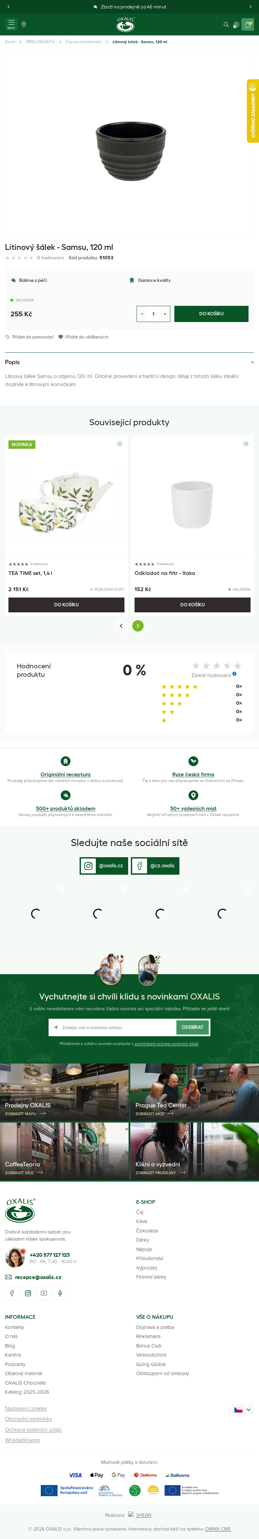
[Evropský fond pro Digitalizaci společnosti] (81, 1491)
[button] (8, 6)
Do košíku (211, 313)
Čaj (139, 1212)
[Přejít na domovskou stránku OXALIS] (125, 24)
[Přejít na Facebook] (12, 1293)
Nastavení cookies (26, 1408)
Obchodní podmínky (28, 1418)
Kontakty (14, 1327)
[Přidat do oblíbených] (119, 443)
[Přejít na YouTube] (44, 1293)
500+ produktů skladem (65, 808)
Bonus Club (149, 1345)
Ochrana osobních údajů (33, 1429)
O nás (11, 1336)
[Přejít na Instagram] (28, 1293)
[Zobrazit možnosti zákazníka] (236, 24)
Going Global (151, 1364)
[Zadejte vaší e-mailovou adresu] (129, 1027)
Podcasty (15, 1364)
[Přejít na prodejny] (24, 24)
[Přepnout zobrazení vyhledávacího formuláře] (226, 24)
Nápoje (144, 1249)
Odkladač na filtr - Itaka (165, 573)
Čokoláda (147, 1230)
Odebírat (192, 1027)
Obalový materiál (23, 1373)
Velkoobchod (151, 1354)
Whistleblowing (22, 1440)
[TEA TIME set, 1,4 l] (66, 497)
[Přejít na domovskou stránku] (20, 1210)
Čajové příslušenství (84, 42)
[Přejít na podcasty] (60, 1293)
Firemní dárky (151, 1276)
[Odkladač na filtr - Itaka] (192, 497)
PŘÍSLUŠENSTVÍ (40, 42)
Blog (10, 1345)
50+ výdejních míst (193, 808)
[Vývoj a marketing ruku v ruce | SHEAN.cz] (141, 1514)
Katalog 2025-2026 (27, 1391)
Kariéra (13, 1354)
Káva (141, 1221)
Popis (12, 362)
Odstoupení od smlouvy (162, 1373)
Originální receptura (65, 774)
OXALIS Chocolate (25, 1382)
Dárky (142, 1239)
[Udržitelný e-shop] (135, 1491)
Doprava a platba (155, 1327)
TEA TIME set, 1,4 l (30, 573)
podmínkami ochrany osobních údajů (166, 1043)
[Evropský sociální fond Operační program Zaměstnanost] (191, 1491)
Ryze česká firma (193, 774)
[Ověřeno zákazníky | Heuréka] (153, 1491)
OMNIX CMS (218, 1529)
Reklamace (148, 1336)
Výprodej (146, 1267)
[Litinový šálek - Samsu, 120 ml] (129, 143)
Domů (10, 42)
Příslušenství (149, 1258)
